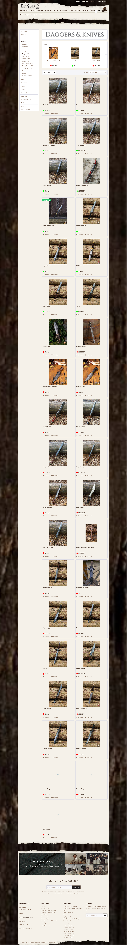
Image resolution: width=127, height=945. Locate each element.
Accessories (24, 82)
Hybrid (24, 51)
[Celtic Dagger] (58, 171)
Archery (23, 79)
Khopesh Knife (47, 427)
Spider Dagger (96, 60)
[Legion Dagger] (58, 251)
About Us (43, 906)
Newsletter (44, 915)
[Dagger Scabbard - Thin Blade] (91, 533)
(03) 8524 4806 (25, 910)
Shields (24, 73)
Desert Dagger (80, 427)
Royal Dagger (47, 628)
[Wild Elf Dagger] (91, 131)
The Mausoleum (25, 109)
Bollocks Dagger (81, 748)
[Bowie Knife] (58, 90)
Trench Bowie (47, 346)
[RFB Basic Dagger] (91, 694)
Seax (77, 105)
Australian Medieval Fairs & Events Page (73, 909)
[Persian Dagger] (91, 775)
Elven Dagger (47, 708)
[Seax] (91, 90)
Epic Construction (68, 912)
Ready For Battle (25, 103)
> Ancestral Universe (69, 931)
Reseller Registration (46, 919)
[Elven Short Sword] (58, 211)
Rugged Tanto (47, 467)
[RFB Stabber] (91, 251)
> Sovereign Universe (69, 923)
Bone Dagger (80, 507)
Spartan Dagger (47, 748)
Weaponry (24, 41)
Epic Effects (24, 93)
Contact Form (45, 908)
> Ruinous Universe (69, 933)
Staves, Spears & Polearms (29, 66)
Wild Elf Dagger (81, 145)
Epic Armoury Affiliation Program (72, 919)
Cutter (74, 60)
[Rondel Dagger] (58, 573)
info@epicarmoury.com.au (26, 917)
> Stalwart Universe (69, 935)
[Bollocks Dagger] (91, 734)
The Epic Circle (67, 921)
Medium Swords (26, 58)
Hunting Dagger (47, 507)
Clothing (23, 89)
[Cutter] (74, 53)
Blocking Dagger (81, 346)
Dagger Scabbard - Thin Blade (85, 547)
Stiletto (45, 668)
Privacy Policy (45, 917)
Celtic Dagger (47, 185)
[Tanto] (91, 614)
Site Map (43, 923)
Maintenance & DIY (26, 99)
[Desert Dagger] (91, 412)
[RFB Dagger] (58, 815)
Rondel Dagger (47, 587)
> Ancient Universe (68, 937)
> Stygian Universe (68, 929)
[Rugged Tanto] (58, 453)
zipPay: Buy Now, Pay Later (70, 917)
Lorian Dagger (47, 789)
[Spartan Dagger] (58, 734)
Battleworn (25, 49)
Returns (65, 915)
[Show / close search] (99, 10)
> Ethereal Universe (69, 927)
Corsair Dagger (47, 306)
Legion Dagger (47, 266)
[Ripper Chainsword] (91, 171)
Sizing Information (46, 925)
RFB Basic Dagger (81, 708)
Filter (47, 72)
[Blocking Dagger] (91, 332)
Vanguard (24, 44)
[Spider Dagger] (96, 53)
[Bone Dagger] (91, 493)
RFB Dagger (46, 829)
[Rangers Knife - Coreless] (53, 53)
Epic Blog (23, 34)
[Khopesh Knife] (58, 412)
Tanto (78, 628)
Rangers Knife (80, 386)
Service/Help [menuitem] (103, 1)
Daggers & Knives (27, 54)
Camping (23, 106)
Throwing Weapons (27, 75)
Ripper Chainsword (82, 185)
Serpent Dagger (81, 225)
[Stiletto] (58, 654)
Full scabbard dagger (82, 587)
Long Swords (25, 61)
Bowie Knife (46, 105)
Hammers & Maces (27, 68)
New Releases (24, 31)
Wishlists (93, 1)
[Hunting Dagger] (58, 493)
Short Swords (25, 56)
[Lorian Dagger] (58, 775)
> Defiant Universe (68, 925)
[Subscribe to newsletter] (105, 915)
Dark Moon (24, 96)
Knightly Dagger (81, 467)
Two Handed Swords (27, 63)
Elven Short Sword (48, 225)
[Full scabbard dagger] (91, 573)
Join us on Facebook (42, 861)
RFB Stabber (80, 266)
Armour (23, 86)
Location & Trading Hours (48, 912)
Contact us (78, 1)
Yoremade (23, 38)
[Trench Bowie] (58, 332)
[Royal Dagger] (58, 614)
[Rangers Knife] (91, 372)
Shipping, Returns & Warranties (49, 921)
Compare (46, 113)
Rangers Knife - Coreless (53, 60)
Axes (23, 70)
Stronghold (25, 46)
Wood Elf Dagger (48, 547)
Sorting (86, 72)
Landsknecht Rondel (49, 145)
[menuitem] (85, 1)
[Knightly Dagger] (91, 453)
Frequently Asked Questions (48, 910)
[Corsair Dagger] (58, 292)
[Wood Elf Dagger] (58, 533)
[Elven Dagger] (58, 694)
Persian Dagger (80, 789)
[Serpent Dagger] (91, 211)
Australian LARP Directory (70, 906)
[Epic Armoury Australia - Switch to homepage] (29, 6)
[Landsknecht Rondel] (58, 131)
